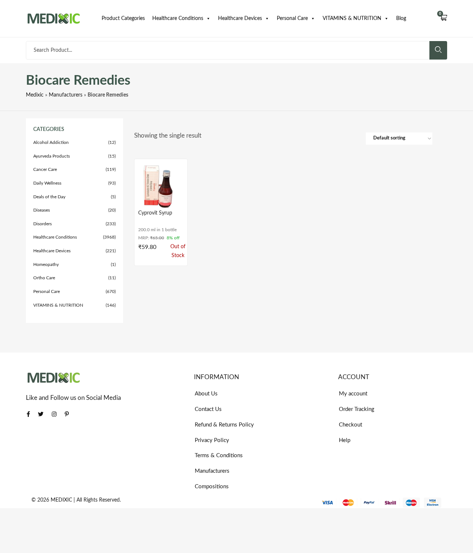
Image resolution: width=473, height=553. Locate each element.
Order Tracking (356, 409)
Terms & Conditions (219, 455)
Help (344, 440)
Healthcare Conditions (177, 18)
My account (353, 394)
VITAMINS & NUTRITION (352, 18)
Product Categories (123, 18)
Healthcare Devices (240, 18)
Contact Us (208, 409)
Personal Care (292, 18)
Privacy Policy (212, 440)
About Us (206, 394)
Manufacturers (65, 95)
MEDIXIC (61, 500)
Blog (401, 18)
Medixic (35, 95)
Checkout (350, 425)
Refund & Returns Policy (224, 425)
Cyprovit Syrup (155, 213)
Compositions (212, 486)
